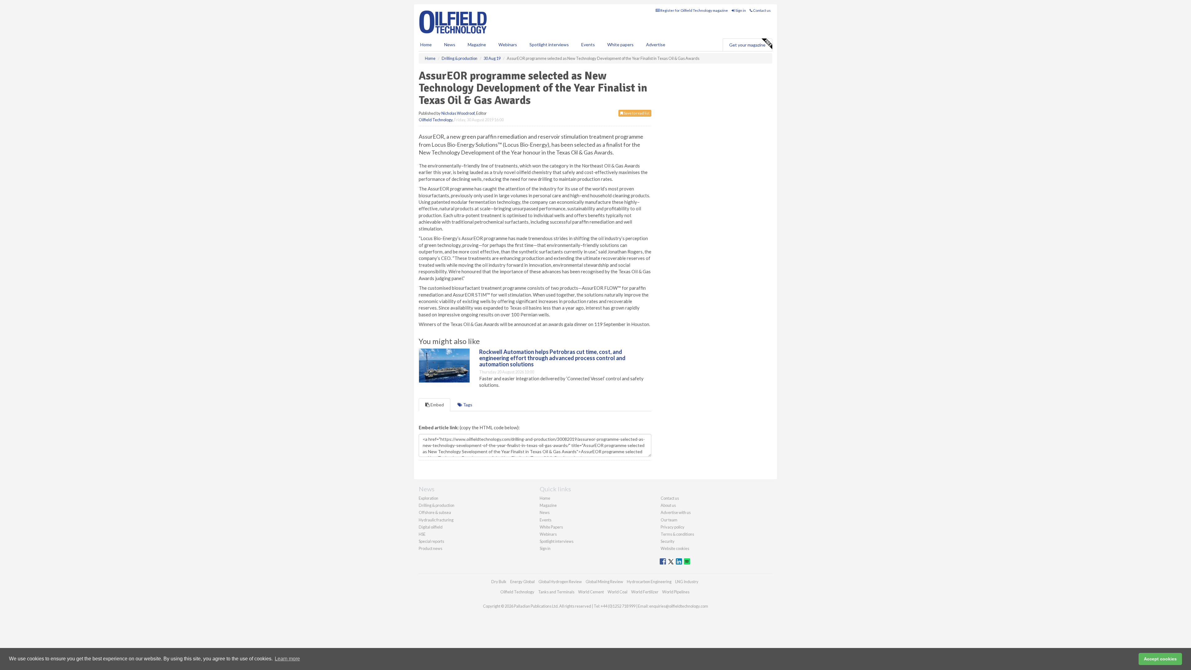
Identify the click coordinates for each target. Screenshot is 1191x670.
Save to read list (636, 113)
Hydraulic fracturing (436, 519)
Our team (669, 519)
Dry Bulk (498, 581)
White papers (620, 44)
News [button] (449, 44)
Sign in (740, 10)
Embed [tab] (437, 404)
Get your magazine (747, 44)
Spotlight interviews (549, 44)
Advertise (655, 44)
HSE (422, 534)
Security (668, 541)
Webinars (507, 44)
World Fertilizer (644, 591)
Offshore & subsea (435, 512)
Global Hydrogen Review (560, 581)
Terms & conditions (677, 534)
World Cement (591, 591)
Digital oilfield (431, 527)
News (545, 512)
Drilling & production (436, 505)
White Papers (551, 527)
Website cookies (675, 548)
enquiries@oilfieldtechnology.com (678, 606)
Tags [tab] (467, 404)
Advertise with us (676, 512)
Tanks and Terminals (556, 591)
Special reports (431, 541)
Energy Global (522, 581)
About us (668, 505)
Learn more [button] (287, 658)
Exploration (428, 498)
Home (426, 44)
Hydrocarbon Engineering (649, 581)
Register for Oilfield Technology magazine (694, 10)
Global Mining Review (604, 581)
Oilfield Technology (436, 119)
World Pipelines (675, 591)
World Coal (617, 591)
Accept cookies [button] (1160, 658)
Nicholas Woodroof (458, 113)
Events (588, 44)
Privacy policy (673, 527)
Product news (430, 548)
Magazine (477, 44)
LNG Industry (686, 581)
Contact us (761, 10)
